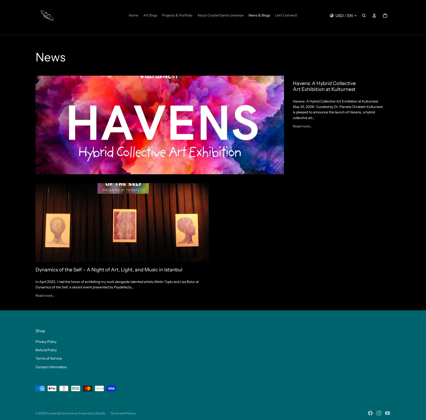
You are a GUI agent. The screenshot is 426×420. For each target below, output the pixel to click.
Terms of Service (49, 358)
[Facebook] (370, 413)
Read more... (302, 126)
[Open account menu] (374, 15)
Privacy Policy (46, 341)
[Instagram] (379, 413)
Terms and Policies (123, 413)
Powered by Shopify (92, 413)
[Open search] (363, 15)
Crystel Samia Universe (61, 413)
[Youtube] (387, 413)
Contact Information (51, 367)
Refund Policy (46, 350)
